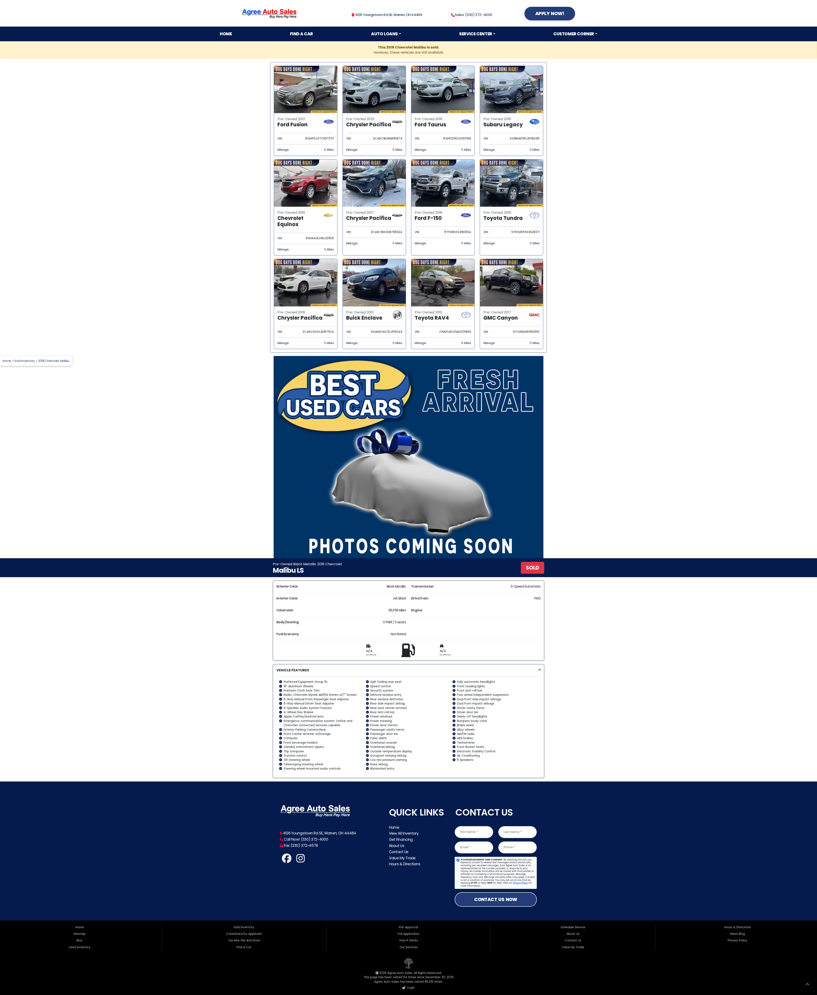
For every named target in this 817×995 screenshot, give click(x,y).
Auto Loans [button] (384, 34)
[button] (408, 721)
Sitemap (79, 934)
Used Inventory (79, 947)
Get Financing (401, 839)
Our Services (409, 947)
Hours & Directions (404, 864)
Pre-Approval (408, 927)
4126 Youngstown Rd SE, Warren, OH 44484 (388, 14)
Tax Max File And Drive (244, 940)
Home (226, 34)
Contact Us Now (495, 899)
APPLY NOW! (549, 13)
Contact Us (398, 851)
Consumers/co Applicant (244, 934)
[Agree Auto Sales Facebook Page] (286, 860)
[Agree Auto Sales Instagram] (300, 860)
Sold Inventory (24, 361)
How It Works (408, 940)
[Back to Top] (807, 985)
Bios (79, 940)
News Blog (737, 934)
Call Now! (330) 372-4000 (305, 839)
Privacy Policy (520, 882)
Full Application (408, 934)
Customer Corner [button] (573, 34)
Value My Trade (402, 858)
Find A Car (301, 34)
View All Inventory (403, 833)
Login (410, 988)
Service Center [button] (475, 34)
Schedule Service (573, 927)
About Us (396, 845)
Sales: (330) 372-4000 (473, 14)
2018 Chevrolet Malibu (53, 361)
